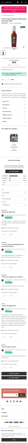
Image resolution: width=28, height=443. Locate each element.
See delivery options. (14, 60)
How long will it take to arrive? (10, 74)
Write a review (17, 23)
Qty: (2, 79)
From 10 (11, 23)
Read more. (23, 97)
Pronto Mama (8, 15)
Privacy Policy (5, 436)
